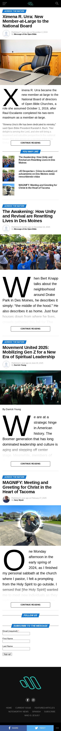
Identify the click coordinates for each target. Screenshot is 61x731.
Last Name (8, 646)
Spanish (36, 712)
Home (9, 708)
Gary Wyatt (19, 500)
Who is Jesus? (32, 715)
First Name (8, 638)
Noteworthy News (18, 712)
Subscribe (49, 712)
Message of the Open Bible (25, 34)
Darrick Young (20, 365)
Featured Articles (45, 708)
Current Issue (23, 708)
